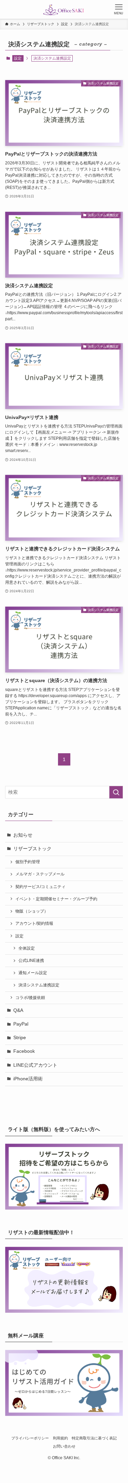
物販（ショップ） (31, 911)
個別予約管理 (27, 861)
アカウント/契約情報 (34, 923)
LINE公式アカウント (35, 1065)
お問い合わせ (64, 1446)
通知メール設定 (32, 972)
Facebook (24, 1051)
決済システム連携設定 (38, 985)
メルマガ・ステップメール (40, 874)
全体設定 (26, 948)
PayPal (20, 1024)
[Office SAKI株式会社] (64, 9)
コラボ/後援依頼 (30, 997)
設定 (18, 58)
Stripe (19, 1037)
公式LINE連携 (31, 960)
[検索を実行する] (116, 792)
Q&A (18, 1010)
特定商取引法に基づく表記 (94, 1438)
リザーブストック (32, 848)
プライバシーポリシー (30, 1438)
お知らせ (22, 835)
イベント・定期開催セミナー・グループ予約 (56, 899)
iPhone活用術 (28, 1078)
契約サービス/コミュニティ (40, 886)
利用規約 (60, 1438)
